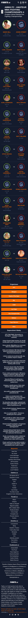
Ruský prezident (14, 510)
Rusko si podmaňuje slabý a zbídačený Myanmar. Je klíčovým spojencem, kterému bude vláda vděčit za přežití (14, 437)
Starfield (14, 479)
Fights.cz (7, 573)
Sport (14, 564)
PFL (14, 300)
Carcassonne (14, 523)
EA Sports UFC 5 (14, 475)
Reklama (3, 609)
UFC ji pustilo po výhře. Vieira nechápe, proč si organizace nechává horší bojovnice (14, 419)
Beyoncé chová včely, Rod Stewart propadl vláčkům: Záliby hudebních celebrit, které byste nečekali (14, 368)
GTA (14, 481)
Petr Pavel (14, 550)
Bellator (14, 318)
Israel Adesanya (14, 457)
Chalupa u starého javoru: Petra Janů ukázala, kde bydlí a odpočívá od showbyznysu (14, 387)
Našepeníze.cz (10, 575)
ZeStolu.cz (22, 566)
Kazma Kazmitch (14, 554)
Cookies (15, 609)
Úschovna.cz (8, 571)
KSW (14, 305)
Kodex (3, 610)
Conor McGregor (14, 455)
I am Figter (14, 309)
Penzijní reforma (14, 516)
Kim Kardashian (14, 556)
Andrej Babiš (14, 548)
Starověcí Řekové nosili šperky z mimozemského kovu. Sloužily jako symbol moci (14, 381)
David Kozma (14, 467)
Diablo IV (14, 483)
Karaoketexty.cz (18, 568)
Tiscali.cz (4, 564)
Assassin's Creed (14, 477)
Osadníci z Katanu (14, 527)
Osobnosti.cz (9, 568)
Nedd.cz (15, 571)
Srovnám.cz (18, 575)
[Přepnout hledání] (18, 2)
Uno (14, 536)
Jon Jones (14, 453)
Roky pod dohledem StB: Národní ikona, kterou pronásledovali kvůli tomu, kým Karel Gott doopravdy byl (14, 351)
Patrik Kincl (14, 465)
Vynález (14, 518)
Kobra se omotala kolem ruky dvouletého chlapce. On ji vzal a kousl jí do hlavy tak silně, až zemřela (14, 397)
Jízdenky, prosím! (14, 538)
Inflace (14, 499)
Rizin (14, 326)
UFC (14, 287)
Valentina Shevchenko (14, 459)
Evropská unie (14, 514)
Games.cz (6, 566)
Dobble (14, 534)
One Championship (14, 313)
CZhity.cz (20, 573)
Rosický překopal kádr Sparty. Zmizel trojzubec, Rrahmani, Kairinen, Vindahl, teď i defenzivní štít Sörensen (14, 431)
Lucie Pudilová (14, 469)
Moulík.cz (21, 571)
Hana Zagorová (14, 552)
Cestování (24, 564)
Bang (14, 525)
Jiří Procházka (14, 461)
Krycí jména (14, 540)
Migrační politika (14, 505)
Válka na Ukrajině (14, 503)
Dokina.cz (14, 573)
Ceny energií (14, 512)
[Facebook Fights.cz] (10, 615)
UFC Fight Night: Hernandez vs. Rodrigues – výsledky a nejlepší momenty (14, 336)
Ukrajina (14, 501)
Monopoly (14, 532)
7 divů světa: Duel (14, 530)
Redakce (9, 609)
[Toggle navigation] (25, 2)
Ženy (18, 564)
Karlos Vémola (14, 463)
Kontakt (8, 610)
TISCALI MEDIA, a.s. (12, 612)
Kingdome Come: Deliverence (14, 494)
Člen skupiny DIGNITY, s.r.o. (21, 612)
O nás (12, 610)
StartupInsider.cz (14, 577)
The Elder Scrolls (14, 492)
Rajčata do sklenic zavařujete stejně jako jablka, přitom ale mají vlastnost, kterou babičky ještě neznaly (14, 362)
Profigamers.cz (14, 566)
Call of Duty (14, 490)
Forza (14, 485)
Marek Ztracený (14, 560)
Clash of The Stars (14, 296)
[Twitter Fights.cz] (15, 615)
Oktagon (14, 291)
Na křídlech (14, 542)
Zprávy (10, 564)
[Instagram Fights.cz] (12, 615)
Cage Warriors (14, 322)
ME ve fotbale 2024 (14, 507)
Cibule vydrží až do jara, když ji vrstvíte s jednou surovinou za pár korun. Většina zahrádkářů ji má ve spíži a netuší (14, 444)
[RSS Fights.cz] (18, 615)
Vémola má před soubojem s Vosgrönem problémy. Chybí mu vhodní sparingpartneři (14, 425)
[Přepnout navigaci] (21, 2)
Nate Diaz (14, 451)
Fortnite (14, 487)
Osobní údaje (21, 609)
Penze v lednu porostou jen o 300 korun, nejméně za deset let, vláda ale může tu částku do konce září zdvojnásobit (14, 374)
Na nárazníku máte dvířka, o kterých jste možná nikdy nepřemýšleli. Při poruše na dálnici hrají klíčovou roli (14, 404)
